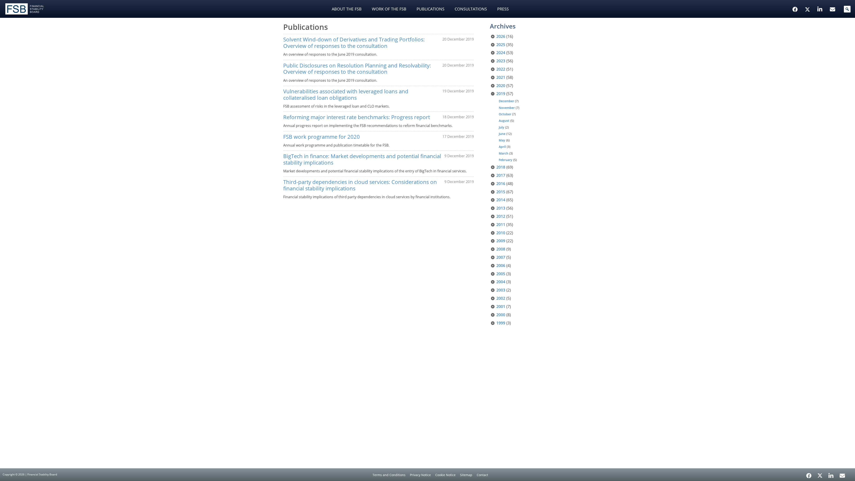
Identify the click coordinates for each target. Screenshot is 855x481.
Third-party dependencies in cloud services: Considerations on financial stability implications (360, 185)
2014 (500, 199)
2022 (500, 69)
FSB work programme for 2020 (321, 136)
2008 (500, 249)
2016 (500, 183)
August (504, 120)
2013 (500, 208)
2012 (500, 216)
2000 (500, 314)
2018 (500, 167)
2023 (500, 60)
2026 (500, 36)
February (505, 160)
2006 (500, 265)
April (502, 147)
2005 (500, 273)
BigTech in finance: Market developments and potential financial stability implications (362, 159)
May (502, 140)
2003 (500, 290)
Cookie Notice (445, 475)
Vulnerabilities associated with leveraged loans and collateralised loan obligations (345, 94)
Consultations (471, 9)
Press (503, 9)
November (507, 108)
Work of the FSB (389, 9)
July (501, 127)
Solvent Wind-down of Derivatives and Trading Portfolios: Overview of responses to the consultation (354, 42)
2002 (500, 298)
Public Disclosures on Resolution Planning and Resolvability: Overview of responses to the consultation (357, 68)
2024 (500, 52)
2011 (500, 224)
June (502, 134)
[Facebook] (808, 474)
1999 (500, 323)
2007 (500, 257)
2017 (500, 175)
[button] (847, 9)
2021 (500, 77)
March (503, 153)
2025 (500, 44)
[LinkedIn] (831, 474)
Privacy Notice (420, 475)
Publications (430, 9)
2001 (500, 306)
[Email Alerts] (842, 475)
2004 (500, 281)
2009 (500, 240)
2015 (500, 191)
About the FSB (347, 9)
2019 (500, 93)
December (506, 101)
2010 (500, 232)
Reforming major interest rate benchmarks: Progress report (356, 117)
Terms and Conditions (389, 475)
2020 (500, 85)
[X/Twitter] (808, 2)
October (505, 114)
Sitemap (466, 475)
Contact (482, 475)
